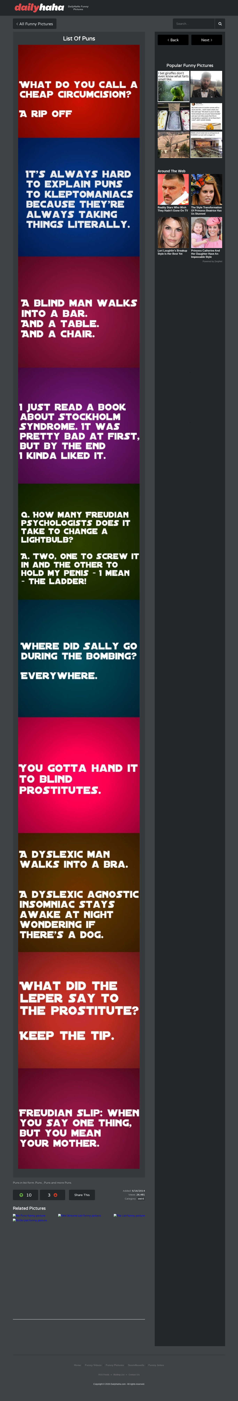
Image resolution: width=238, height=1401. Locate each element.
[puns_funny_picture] (79, 607)
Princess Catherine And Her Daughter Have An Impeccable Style (205, 253)
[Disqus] (79, 1270)
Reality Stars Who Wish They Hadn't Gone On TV (173, 209)
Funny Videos (93, 1365)
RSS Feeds (103, 1374)
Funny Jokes (156, 1365)
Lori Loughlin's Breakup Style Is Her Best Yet (172, 252)
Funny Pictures (115, 1365)
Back (174, 40)
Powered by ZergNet (212, 261)
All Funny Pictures (36, 24)
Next (205, 40)
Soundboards (136, 1365)
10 (29, 1195)
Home (77, 1365)
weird (141, 1198)
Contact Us (134, 1374)
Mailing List (119, 1374)
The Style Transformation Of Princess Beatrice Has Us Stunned (206, 210)
